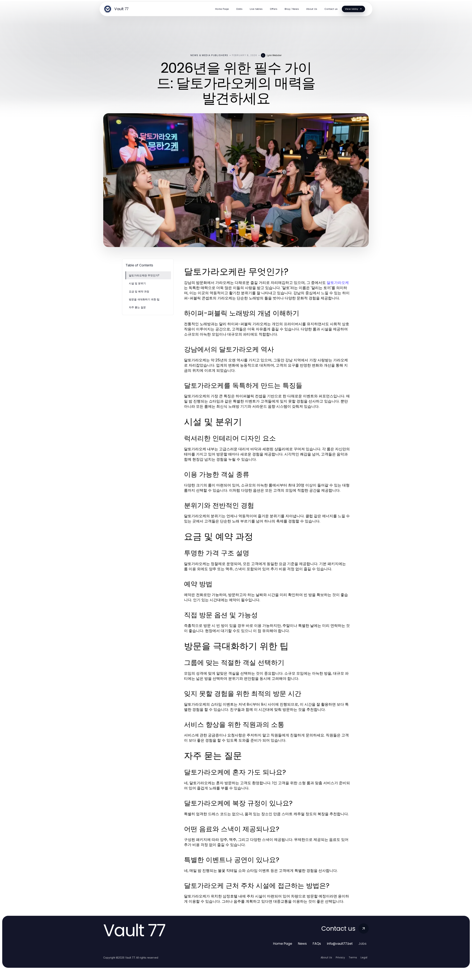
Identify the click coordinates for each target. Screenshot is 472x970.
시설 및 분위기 (137, 283)
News (302, 943)
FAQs (317, 943)
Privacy (340, 957)
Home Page (282, 943)
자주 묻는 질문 (137, 307)
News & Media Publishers (209, 55)
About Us (326, 957)
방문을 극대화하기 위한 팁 (144, 299)
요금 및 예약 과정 (139, 291)
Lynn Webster (274, 55)
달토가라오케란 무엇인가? (144, 275)
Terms (353, 957)
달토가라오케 (338, 282)
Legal (364, 957)
